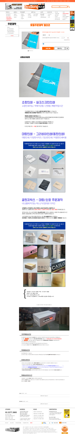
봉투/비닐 (33, 12)
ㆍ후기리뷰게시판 (57, 19)
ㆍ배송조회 (63, 19)
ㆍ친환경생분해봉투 (43, 17)
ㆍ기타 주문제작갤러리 (10, 33)
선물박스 (15, 12)
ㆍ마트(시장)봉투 (35, 14)
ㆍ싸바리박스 (15, 15)
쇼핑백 (41, 12)
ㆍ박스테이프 (49, 14)
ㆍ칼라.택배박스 (8, 15)
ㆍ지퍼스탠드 (29, 15)
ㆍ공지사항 (56, 12)
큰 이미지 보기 (31, 50)
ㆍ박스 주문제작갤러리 (10, 28)
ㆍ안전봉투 (22, 18)
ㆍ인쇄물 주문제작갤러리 (10, 31)
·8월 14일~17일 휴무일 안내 (37, 411)
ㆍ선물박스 (15, 14)
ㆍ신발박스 (15, 17)
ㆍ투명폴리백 (22, 15)
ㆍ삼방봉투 (29, 14)
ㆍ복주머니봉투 (35, 15)
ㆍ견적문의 (56, 16)
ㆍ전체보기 (8, 27)
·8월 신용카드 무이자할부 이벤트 (38, 413)
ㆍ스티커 (48, 17)
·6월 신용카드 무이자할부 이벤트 (38, 418)
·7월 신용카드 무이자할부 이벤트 (38, 415)
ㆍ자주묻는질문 (56, 13)
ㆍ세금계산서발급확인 (65, 16)
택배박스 (8, 12)
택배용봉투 (22, 12)
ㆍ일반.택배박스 (8, 14)
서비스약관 (12, 422)
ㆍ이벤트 (63, 12)
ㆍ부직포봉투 (29, 17)
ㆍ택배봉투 (22, 14)
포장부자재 (49, 12)
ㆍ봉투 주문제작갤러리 (10, 30)
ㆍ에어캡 (48, 15)
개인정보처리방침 (18, 422)
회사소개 (6, 422)
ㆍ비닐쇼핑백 (42, 15)
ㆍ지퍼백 (21, 17)
